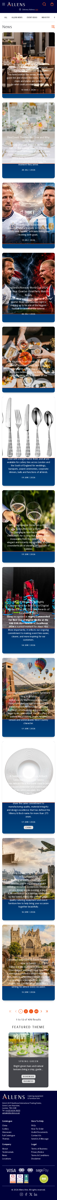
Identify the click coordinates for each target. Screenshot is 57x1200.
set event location (28, 30)
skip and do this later (28, 38)
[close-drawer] (52, 5)
